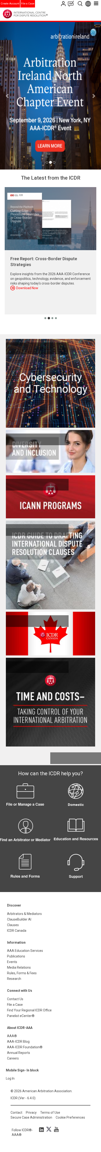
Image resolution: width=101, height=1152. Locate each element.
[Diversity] (50, 451)
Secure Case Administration (31, 1117)
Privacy (31, 1112)
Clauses (13, 925)
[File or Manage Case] (25, 798)
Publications (16, 956)
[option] (50, 96)
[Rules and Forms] (25, 869)
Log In (10, 1078)
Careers (13, 1058)
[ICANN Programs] (50, 496)
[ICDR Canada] (50, 633)
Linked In (42, 1129)
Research (14, 979)
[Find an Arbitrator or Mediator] (25, 834)
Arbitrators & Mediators (24, 914)
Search (80, 4)
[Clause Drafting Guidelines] (50, 565)
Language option (89, 4)
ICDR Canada (16, 930)
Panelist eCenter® (21, 1016)
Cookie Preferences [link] (70, 1117)
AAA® (12, 1036)
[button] (7, 96)
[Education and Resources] (75, 834)
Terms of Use (50, 1112)
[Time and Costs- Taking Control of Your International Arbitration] (50, 702)
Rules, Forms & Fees (22, 973)
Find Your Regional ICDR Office (29, 1010)
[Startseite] (34, 13)
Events (12, 962)
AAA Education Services (25, 951)
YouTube (55, 1129)
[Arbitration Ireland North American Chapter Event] (50, 96)
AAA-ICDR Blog (18, 1041)
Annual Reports (18, 1053)
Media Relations (19, 967)
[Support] (75, 869)
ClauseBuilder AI (19, 919)
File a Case (27, 3)
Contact (16, 1112)
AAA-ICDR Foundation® (25, 1047)
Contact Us (63, 4)
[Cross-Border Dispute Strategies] (50, 218)
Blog (72, 4)
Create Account (10, 3)
